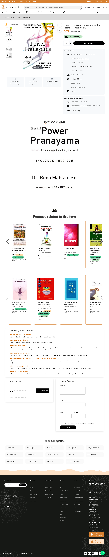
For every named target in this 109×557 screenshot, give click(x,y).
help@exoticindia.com (16, 363)
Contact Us (77, 484)
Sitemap (77, 507)
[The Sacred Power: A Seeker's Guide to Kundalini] (71, 300)
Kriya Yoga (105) (31, 454)
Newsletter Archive (64, 490)
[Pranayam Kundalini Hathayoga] (45, 245)
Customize (77, 487)
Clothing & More (34, 494)
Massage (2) (70, 454)
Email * (62, 412)
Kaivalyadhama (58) (93, 448)
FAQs (61, 487)
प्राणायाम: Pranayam (69, 248)
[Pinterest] (96, 484)
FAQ (107, 1)
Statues (32, 484)
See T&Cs (18, 85)
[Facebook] (90, 484)
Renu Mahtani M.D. (83, 58)
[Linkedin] (101, 484)
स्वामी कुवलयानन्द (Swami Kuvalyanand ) (70, 253)
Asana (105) (10, 448)
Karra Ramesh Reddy (97, 252)
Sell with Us (77, 490)
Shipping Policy (49, 494)
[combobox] (58, 8)
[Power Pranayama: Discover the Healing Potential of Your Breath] (9, 32)
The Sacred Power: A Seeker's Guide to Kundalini (70, 304)
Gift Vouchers (78, 504)
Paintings (32, 497)
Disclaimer (47, 484)
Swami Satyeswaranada (17, 253)
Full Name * (63, 401)
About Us (62, 484)
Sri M (92, 306)
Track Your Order (79, 501)
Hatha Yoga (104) (72, 448)
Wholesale (77, 494)
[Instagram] (98, 484)
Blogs (61, 494)
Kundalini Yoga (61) (52, 454)
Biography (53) (51, 448)
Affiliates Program (79, 497)
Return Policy (48, 487)
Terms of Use (82, 423)
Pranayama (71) (31, 461)
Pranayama (26, 17)
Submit (68, 427)
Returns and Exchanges (79, 106)
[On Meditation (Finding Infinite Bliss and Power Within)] (97, 300)
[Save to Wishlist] (60, 26)
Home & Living (33, 501)
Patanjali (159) (11, 461)
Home (7, 17)
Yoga (18, 17)
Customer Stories (64, 504)
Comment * (63, 385)
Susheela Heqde (18, 306)
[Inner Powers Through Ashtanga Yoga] (19, 300)
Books (13, 17)
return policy (43, 350)
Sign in (89, 1)
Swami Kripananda (70, 306)
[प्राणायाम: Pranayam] (71, 245)
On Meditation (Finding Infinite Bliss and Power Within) (97, 304)
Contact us (98, 1)
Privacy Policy (91, 423)
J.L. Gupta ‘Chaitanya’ (45, 308)
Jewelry (32, 490)
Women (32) (50, 461)
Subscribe (22, 484)
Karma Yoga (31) (11, 454)
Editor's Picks (63, 507)
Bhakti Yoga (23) (31, 448)
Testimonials (63, 501)
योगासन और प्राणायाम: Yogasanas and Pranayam (95, 250)
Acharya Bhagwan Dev (46, 252)
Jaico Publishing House (87, 54)
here (53, 368)
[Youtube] (103, 484)
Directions (91, 507)
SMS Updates (78, 511)
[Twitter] (93, 484)
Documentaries (63, 497)
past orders (68, 368)
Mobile (76, 412)
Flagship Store (93, 499)
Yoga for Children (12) (73, 461)
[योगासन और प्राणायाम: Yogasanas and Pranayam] (97, 245)
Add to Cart (89, 43)
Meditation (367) (91, 454)
